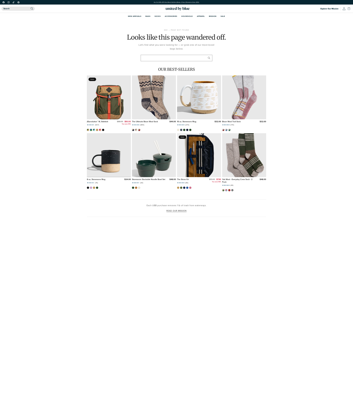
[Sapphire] (187, 188)
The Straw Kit (183, 179)
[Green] (229, 130)
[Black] (103, 130)
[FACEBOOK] (3, 2)
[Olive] (88, 130)
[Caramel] (136, 188)
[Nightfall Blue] (187, 130)
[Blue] (226, 130)
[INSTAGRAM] (8, 2)
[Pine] (184, 130)
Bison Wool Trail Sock (231, 121)
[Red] (139, 130)
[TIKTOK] (13, 2)
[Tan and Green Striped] (223, 190)
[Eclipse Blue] (181, 130)
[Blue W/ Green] (91, 130)
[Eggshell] (178, 130)
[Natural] (136, 130)
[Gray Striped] (232, 190)
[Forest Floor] (190, 130)
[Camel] (97, 130)
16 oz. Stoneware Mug (186, 121)
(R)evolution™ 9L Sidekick (97, 121)
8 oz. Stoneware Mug (96, 179)
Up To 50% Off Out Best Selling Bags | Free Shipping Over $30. (176, 2)
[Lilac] (91, 188)
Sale (223, 16)
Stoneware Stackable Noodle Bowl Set (148, 179)
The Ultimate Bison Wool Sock (145, 121)
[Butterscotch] (94, 188)
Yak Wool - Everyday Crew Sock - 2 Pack (237, 180)
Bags (147, 16)
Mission (212, 16)
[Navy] (133, 130)
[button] (349, 9)
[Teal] (94, 130)
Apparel (201, 16)
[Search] (32, 8)
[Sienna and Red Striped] (229, 190)
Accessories (171, 16)
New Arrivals (134, 16)
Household (187, 16)
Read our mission (176, 210)
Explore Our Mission (329, 8)
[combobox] (18, 9)
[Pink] (100, 130)
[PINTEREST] (18, 2)
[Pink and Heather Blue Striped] (226, 190)
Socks (158, 16)
